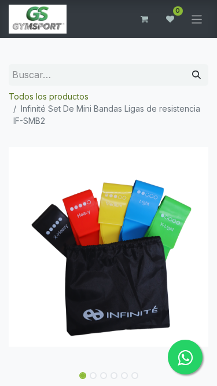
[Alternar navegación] (197, 19)
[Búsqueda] (196, 75)
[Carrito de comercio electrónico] (144, 19)
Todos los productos (49, 96)
